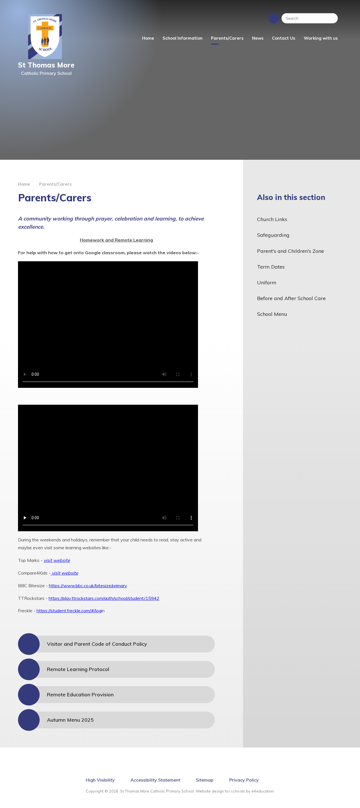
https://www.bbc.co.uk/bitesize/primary (88, 585)
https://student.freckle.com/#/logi (69, 610)
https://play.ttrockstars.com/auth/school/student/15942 (104, 598)
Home (24, 184)
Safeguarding (273, 235)
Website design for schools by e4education (235, 791)
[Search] (331, 18)
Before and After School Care (291, 298)
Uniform (266, 282)
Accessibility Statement (155, 780)
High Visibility (100, 780)
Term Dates (271, 267)
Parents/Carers (55, 184)
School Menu (272, 314)
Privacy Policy (244, 780)
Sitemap (204, 780)
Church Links (272, 219)
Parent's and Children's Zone (290, 251)
